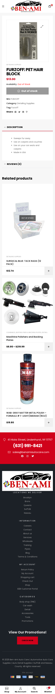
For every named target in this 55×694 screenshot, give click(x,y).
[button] (42, 26)
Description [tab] (15, 127)
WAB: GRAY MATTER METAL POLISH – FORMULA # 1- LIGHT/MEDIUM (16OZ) (26, 414)
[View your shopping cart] (50, 6)
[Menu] (3, 6)
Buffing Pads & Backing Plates (28, 332)
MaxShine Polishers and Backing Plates (24, 338)
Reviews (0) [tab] (14, 164)
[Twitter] (32, 456)
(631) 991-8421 (27, 446)
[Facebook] (22, 456)
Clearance (10, 332)
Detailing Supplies (13, 64)
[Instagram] (27, 456)
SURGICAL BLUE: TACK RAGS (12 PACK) (23, 263)
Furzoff (14, 107)
